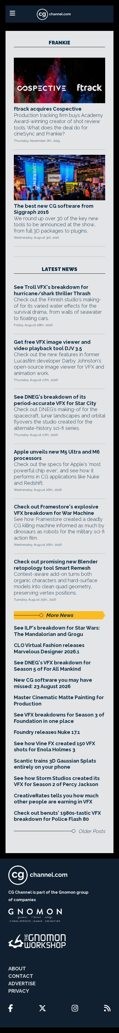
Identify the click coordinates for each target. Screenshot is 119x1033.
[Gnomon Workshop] (37, 941)
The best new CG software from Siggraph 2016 (53, 209)
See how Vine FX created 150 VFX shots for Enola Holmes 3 (54, 747)
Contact (20, 976)
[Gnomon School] (35, 915)
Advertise (22, 983)
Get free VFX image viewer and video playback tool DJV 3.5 (52, 345)
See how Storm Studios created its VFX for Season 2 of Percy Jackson (57, 781)
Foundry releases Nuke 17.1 (47, 732)
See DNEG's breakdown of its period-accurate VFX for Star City (55, 400)
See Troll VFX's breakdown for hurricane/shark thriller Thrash (52, 290)
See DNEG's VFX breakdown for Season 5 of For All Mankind (52, 666)
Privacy (18, 991)
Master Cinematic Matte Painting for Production (59, 700)
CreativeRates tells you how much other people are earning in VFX (56, 799)
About (17, 968)
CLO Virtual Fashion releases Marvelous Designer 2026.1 (49, 648)
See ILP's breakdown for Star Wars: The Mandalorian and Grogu (57, 631)
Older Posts (91, 831)
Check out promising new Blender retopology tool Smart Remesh (56, 565)
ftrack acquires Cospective (48, 109)
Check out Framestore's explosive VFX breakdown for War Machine (56, 510)
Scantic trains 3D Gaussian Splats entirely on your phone (55, 764)
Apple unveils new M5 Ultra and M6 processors (57, 455)
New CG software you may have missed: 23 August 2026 (53, 683)
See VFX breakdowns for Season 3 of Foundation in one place (59, 718)
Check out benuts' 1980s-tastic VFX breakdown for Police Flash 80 (57, 816)
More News (59, 615)
